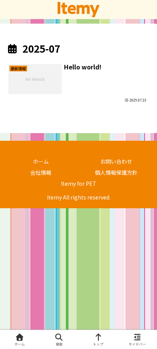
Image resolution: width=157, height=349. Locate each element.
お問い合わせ (116, 161)
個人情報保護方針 (116, 172)
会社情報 (40, 172)
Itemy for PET (78, 183)
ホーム (41, 161)
